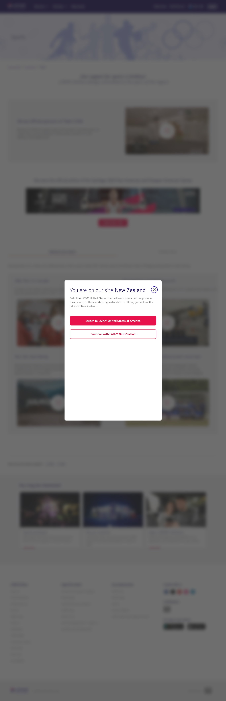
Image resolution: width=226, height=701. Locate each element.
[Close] (154, 289)
